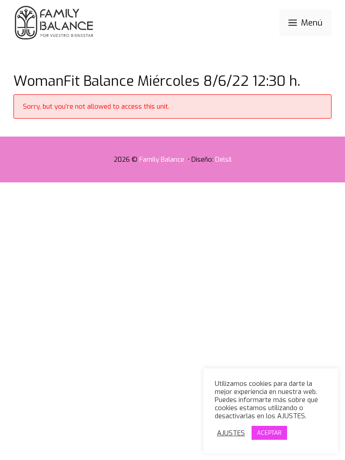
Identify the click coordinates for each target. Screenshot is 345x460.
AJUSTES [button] (231, 433)
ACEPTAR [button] (269, 433)
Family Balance (162, 159)
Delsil (223, 159)
